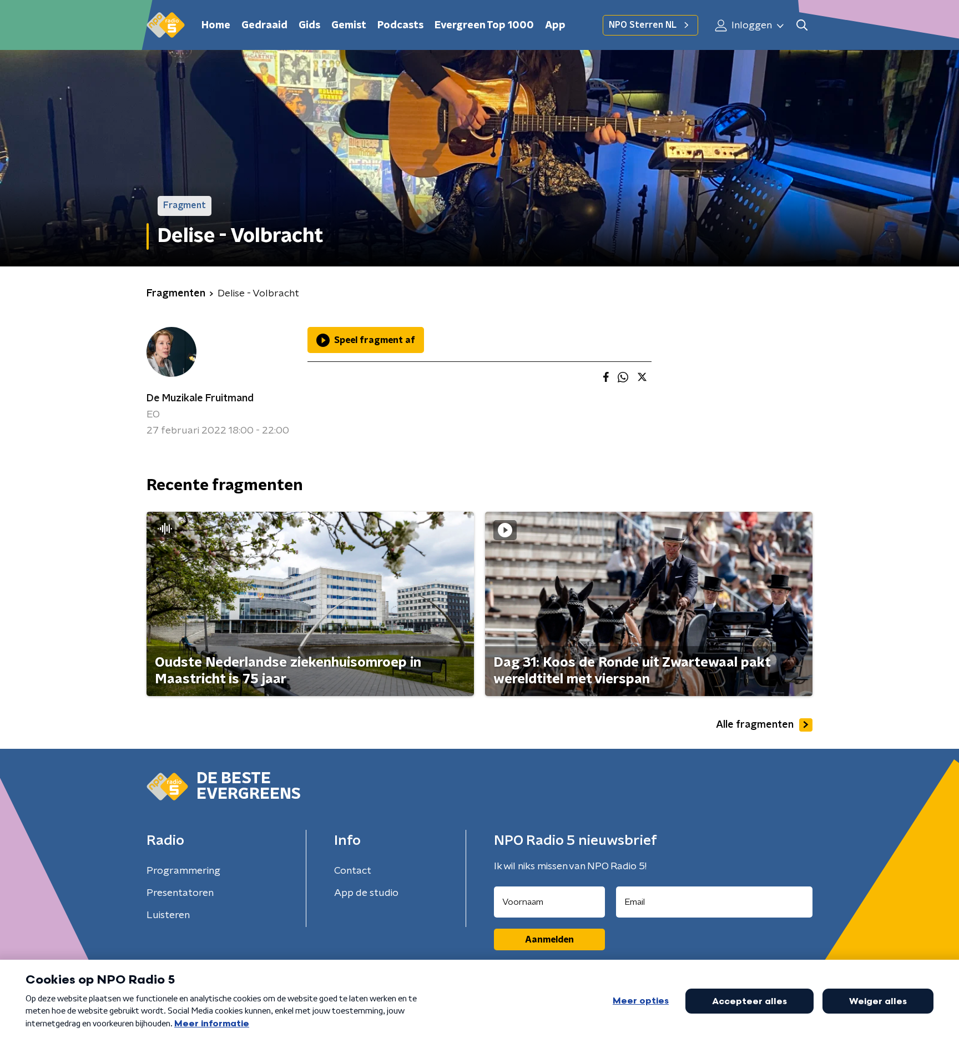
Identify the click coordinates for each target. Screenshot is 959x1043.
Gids (309, 26)
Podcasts (400, 26)
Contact (352, 871)
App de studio (366, 893)
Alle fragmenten (755, 725)
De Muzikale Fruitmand (200, 399)
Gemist (348, 26)
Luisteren (168, 915)
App (555, 26)
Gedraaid (264, 26)
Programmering (183, 871)
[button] (801, 25)
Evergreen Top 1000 (484, 26)
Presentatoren (180, 893)
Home (215, 26)
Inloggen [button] (750, 26)
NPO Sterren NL (643, 25)
